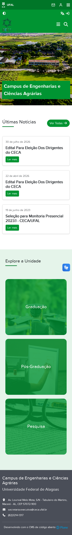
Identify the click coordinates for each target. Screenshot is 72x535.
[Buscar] (66, 24)
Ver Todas (56, 123)
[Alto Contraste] (4, 13)
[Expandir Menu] (58, 24)
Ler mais (12, 159)
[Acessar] (67, 14)
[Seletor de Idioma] (62, 14)
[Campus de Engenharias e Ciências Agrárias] (7, 24)
